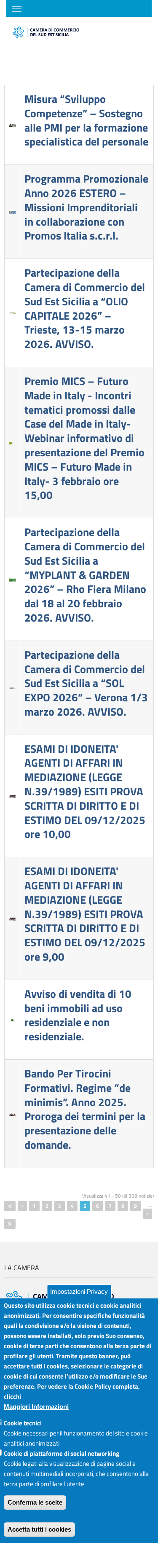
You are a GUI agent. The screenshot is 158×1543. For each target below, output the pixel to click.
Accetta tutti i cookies (39, 1529)
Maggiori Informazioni (36, 1406)
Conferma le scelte (35, 1502)
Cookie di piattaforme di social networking (61, 1453)
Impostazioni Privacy (79, 1291)
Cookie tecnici (23, 1423)
